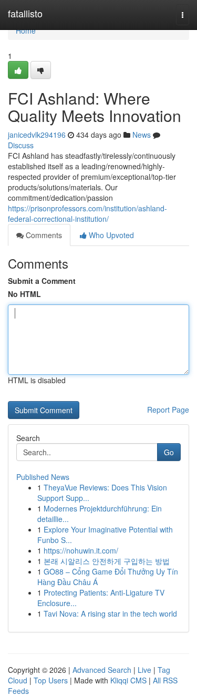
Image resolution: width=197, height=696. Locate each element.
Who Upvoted (110, 235)
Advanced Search (101, 669)
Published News (42, 477)
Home (26, 30)
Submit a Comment (42, 280)
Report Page (168, 409)
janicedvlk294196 (37, 134)
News (141, 134)
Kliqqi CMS (128, 680)
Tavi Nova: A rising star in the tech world (110, 613)
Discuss (21, 145)
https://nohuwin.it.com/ (81, 550)
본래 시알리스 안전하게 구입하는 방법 (107, 561)
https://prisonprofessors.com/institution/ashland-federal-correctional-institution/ (87, 213)
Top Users (51, 680)
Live (144, 669)
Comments (43, 235)
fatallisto (25, 13)
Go (169, 452)
